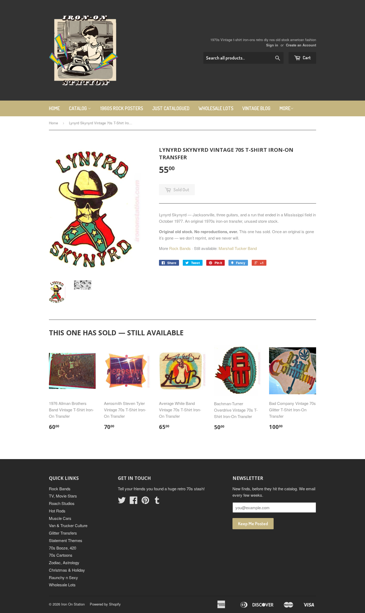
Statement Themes (65, 540)
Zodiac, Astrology (64, 562)
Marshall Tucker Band (238, 248)
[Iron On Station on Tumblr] (157, 501)
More (284, 108)
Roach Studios (62, 503)
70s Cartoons (60, 555)
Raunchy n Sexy (63, 577)
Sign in (272, 45)
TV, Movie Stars (63, 496)
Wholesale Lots (216, 108)
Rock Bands (180, 248)
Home (54, 108)
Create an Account (301, 45)
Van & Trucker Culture (68, 525)
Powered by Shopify (105, 604)
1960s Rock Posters (121, 108)
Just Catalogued (170, 108)
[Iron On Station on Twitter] (122, 501)
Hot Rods (57, 511)
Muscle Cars (60, 518)
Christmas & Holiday (67, 570)
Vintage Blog (256, 108)
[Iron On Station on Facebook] (134, 501)
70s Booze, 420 (62, 548)
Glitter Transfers (63, 533)
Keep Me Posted (253, 523)
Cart (306, 57)
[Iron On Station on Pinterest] (145, 501)
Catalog (78, 108)
